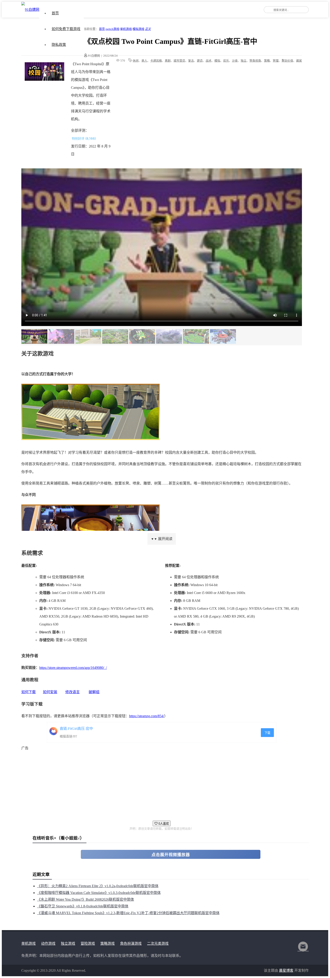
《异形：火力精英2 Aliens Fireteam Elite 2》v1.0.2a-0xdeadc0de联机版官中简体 (97, 886)
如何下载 (28, 692)
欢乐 (226, 60)
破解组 (94, 692)
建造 (200, 60)
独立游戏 (68, 943)
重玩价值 (287, 60)
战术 (208, 60)
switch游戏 (112, 29)
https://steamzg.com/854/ (146, 716)
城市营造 (179, 60)
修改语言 (72, 692)
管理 (276, 60)
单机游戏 (126, 29)
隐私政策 (59, 45)
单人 (144, 60)
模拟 (217, 60)
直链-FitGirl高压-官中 (76, 728)
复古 (191, 60)
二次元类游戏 (158, 943)
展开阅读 (161, 539)
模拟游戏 (138, 29)
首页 (55, 13)
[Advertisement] (156, 783)
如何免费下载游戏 (66, 29)
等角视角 (255, 60)
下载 (267, 733)
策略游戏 (107, 943)
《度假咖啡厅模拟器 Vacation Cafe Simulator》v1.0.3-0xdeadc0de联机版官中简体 (99, 893)
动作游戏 (48, 943)
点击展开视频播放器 (171, 855)
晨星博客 (286, 970)
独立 (243, 60)
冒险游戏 (88, 943)
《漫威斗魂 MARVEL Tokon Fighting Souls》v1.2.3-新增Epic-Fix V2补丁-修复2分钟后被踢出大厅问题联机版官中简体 (128, 913)
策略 (267, 60)
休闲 (136, 60)
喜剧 (168, 60)
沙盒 (235, 60)
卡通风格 (156, 60)
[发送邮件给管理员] (303, 949)
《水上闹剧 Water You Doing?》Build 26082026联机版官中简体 (85, 899)
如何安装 (50, 692)
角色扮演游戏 (131, 943)
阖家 (299, 60)
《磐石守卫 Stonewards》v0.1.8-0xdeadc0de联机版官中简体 (82, 906)
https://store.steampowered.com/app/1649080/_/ (73, 668)
